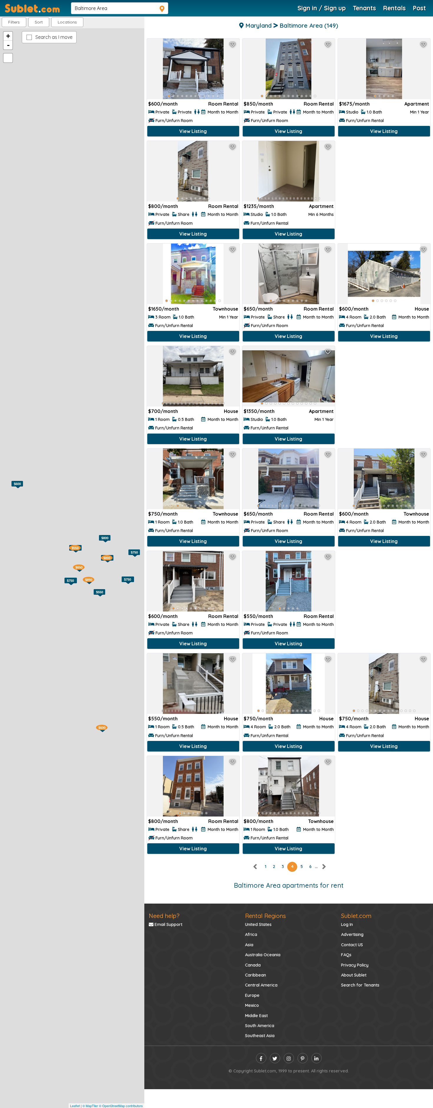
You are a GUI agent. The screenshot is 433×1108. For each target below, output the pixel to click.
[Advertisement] (384, 182)
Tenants (364, 8)
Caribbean (255, 975)
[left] (255, 867)
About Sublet (353, 975)
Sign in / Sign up (322, 8)
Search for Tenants (360, 985)
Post (419, 8)
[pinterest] (303, 1058)
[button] (67, 22)
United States (258, 924)
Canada (253, 965)
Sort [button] (39, 22)
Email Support (167, 924)
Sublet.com (356, 915)
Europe (252, 995)
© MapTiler (90, 1105)
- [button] (8, 45)
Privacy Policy (354, 965)
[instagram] (289, 1058)
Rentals (394, 8)
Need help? (164, 915)
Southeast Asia (260, 1035)
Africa (251, 934)
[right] (323, 867)
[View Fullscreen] (8, 58)
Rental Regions (265, 915)
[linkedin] (316, 1058)
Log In (347, 924)
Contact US (352, 944)
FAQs (346, 954)
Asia (249, 944)
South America (259, 1025)
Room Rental (223, 104)
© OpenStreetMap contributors (121, 1105)
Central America (261, 985)
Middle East (256, 1015)
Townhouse (225, 309)
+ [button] (8, 36)
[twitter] (275, 1058)
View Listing (193, 131)
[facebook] (261, 1058)
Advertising (352, 934)
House (422, 309)
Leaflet (75, 1105)
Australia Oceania (262, 954)
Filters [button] (14, 22)
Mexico (252, 1005)
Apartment (416, 104)
